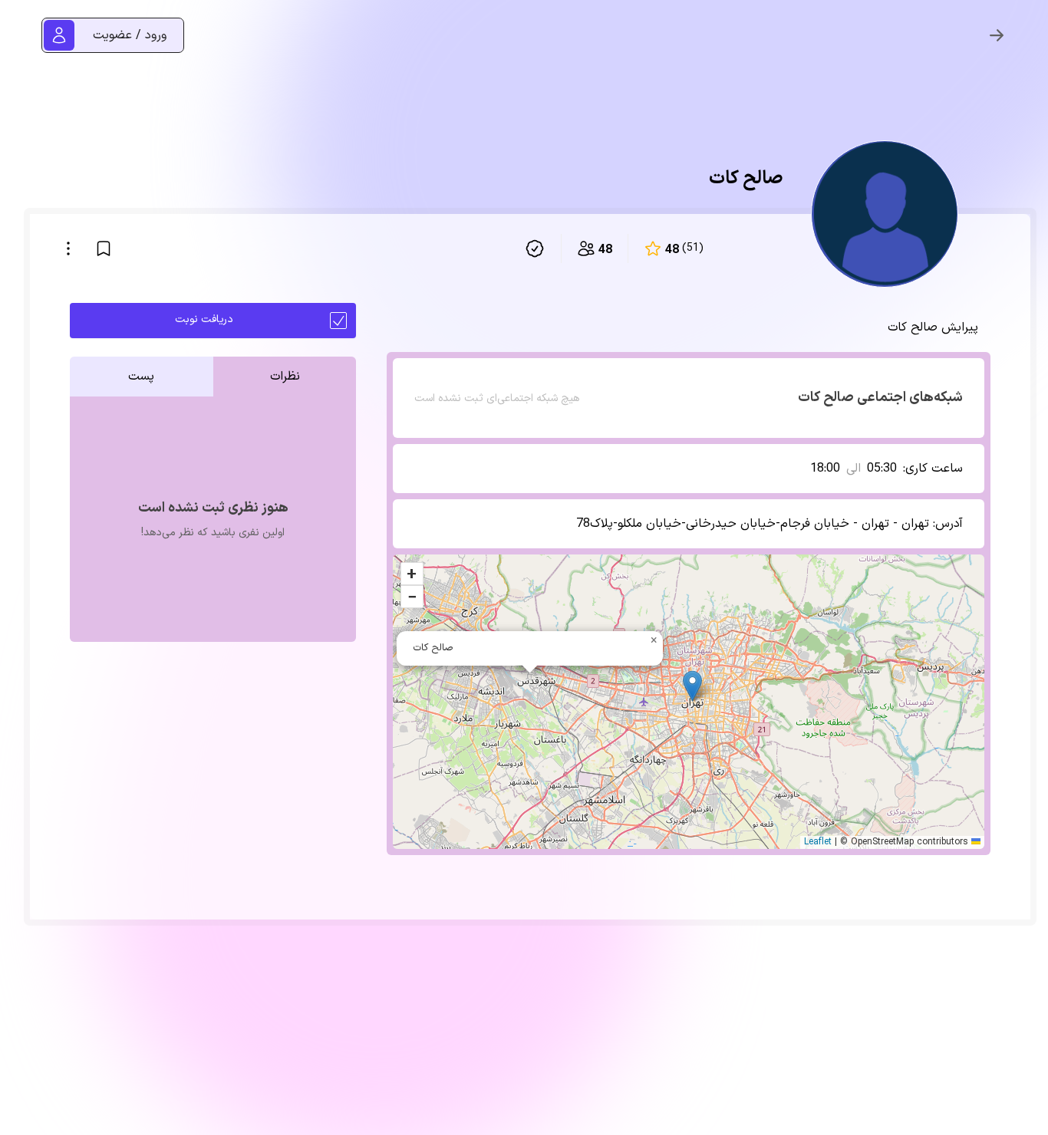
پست (141, 376)
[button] (692, 686)
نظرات (285, 376)
